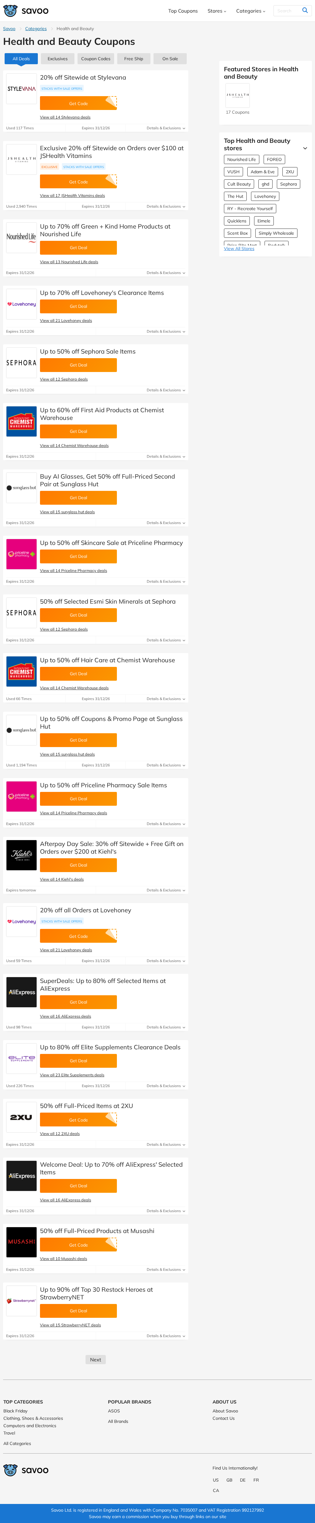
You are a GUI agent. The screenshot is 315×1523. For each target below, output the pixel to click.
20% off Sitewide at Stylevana (83, 77)
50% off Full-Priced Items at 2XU (86, 1106)
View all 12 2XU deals (60, 1133)
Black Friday (15, 1411)
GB (229, 1480)
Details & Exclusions (164, 128)
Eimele (263, 221)
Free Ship (133, 58)
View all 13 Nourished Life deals (69, 261)
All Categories (17, 1443)
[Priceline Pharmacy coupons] (21, 554)
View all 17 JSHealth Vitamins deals (72, 195)
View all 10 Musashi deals (63, 1258)
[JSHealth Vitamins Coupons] (237, 105)
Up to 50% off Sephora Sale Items (88, 351)
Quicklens (236, 221)
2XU (290, 171)
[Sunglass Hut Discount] (21, 487)
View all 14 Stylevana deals (65, 117)
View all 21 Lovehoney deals (66, 320)
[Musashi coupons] (21, 1242)
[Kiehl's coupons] (21, 855)
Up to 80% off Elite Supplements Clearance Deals (110, 1047)
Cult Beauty (239, 184)
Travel (9, 1433)
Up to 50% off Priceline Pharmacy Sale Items (103, 785)
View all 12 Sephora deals (64, 379)
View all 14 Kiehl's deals (62, 879)
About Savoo (225, 1411)
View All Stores (239, 248)
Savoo (9, 28)
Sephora (288, 184)
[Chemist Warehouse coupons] (21, 421)
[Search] (305, 10)
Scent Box (237, 233)
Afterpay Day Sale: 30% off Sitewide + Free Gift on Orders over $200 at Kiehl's (112, 847)
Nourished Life (241, 159)
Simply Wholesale (276, 233)
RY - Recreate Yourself (250, 208)
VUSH (233, 171)
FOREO (274, 159)
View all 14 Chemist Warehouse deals (74, 445)
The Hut (235, 196)
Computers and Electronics (29, 1425)
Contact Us (224, 1418)
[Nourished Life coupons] (21, 237)
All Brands (118, 1421)
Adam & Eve (263, 171)
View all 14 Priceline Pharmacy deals (73, 570)
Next (95, 1360)
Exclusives (58, 58)
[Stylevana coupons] (21, 88)
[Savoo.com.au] (26, 10)
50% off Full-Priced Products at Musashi (97, 1231)
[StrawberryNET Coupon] (21, 1301)
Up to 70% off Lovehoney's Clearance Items (102, 292)
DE (242, 1480)
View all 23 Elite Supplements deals (72, 1074)
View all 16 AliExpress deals (65, 1016)
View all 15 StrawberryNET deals (70, 1324)
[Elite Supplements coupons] (21, 1058)
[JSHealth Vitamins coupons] (21, 159)
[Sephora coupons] (21, 362)
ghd (265, 184)
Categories (36, 28)
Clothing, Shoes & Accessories (33, 1418)
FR (256, 1480)
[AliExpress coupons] (21, 992)
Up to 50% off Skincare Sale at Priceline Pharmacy (111, 542)
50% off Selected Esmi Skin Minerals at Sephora (108, 601)
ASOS (114, 1411)
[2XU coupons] (21, 1117)
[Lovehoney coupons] (21, 304)
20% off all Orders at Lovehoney (85, 910)
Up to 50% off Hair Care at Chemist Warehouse (107, 660)
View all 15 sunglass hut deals (67, 511)
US (216, 1480)
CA (216, 1490)
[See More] (303, 148)
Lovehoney (265, 196)
